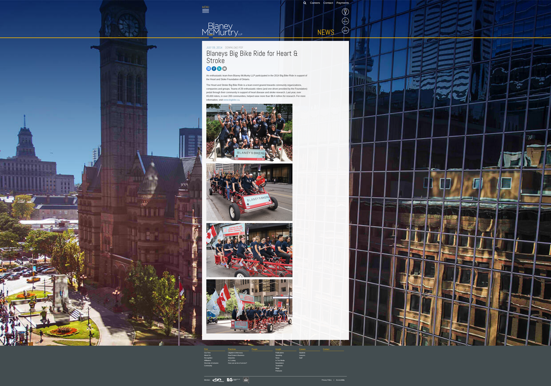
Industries (231, 358)
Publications (280, 353)
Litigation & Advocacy (235, 353)
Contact (328, 2)
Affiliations (207, 360)
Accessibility (340, 380)
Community (208, 365)
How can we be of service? (237, 363)
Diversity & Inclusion (211, 363)
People (254, 349)
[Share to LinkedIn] (208, 68)
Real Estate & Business (236, 355)
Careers (315, 2)
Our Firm (207, 353)
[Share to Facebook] (214, 68)
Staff (300, 358)
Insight (278, 349)
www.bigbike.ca (231, 100)
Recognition (208, 358)
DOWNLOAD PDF (234, 47)
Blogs (277, 368)
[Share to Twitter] (219, 68)
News (325, 32)
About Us (207, 355)
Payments (342, 2)
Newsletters (280, 363)
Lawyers (302, 355)
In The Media (280, 360)
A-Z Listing (231, 360)
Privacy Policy (327, 380)
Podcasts (279, 371)
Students (302, 353)
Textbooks (279, 365)
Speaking (279, 355)
